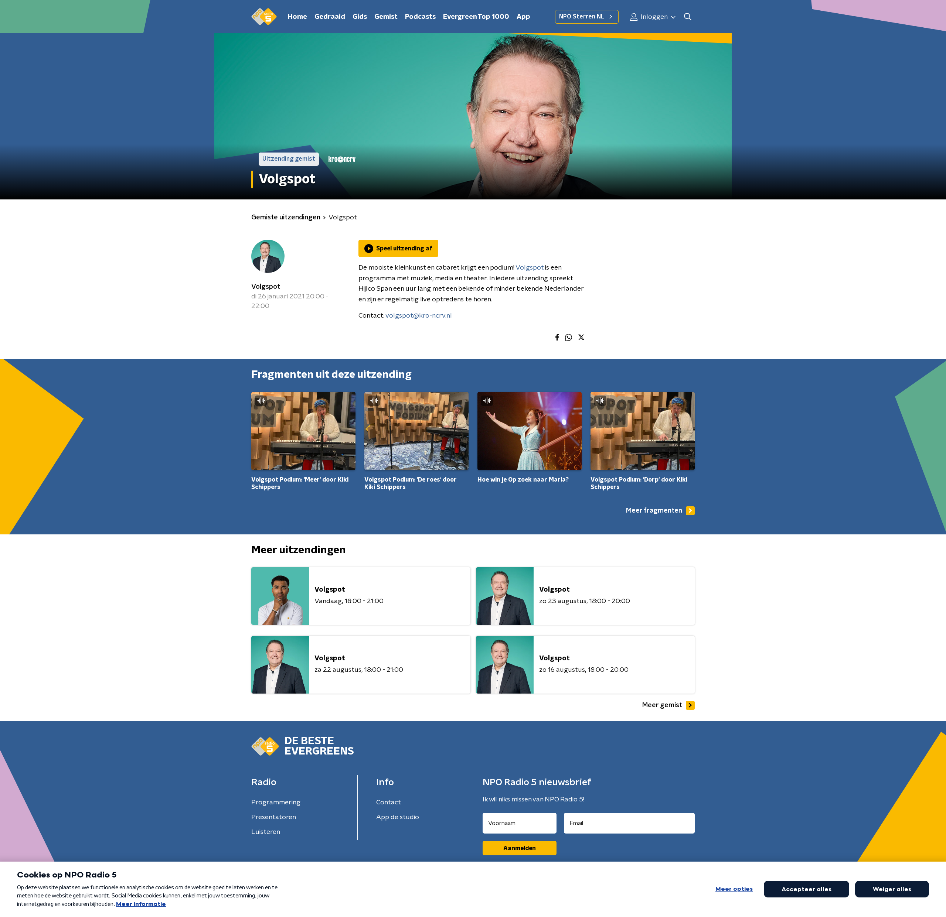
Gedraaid (329, 17)
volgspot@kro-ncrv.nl (418, 315)
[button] (687, 17)
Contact (388, 802)
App (523, 17)
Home (297, 17)
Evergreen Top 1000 (476, 17)
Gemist (386, 17)
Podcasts (420, 17)
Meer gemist (662, 705)
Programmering (275, 802)
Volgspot (265, 287)
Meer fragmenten (654, 510)
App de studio (397, 817)
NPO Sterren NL (581, 17)
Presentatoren (273, 817)
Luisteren (265, 832)
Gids (360, 17)
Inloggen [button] (653, 17)
